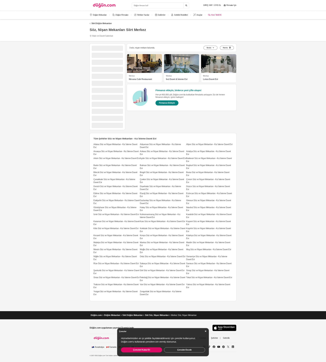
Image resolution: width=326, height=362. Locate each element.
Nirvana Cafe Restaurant (140, 79)
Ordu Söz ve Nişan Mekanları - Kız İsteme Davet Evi (162, 256)
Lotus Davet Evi (210, 79)
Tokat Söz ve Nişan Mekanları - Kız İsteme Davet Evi (209, 277)
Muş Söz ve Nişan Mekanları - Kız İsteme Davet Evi (208, 249)
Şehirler (214, 338)
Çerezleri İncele (184, 350)
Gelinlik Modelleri (181, 15)
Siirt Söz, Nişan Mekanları (157, 315)
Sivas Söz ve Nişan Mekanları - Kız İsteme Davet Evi (116, 277)
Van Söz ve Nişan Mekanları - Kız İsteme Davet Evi (162, 284)
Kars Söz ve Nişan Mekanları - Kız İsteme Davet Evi (162, 221)
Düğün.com (96, 315)
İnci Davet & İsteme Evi (176, 79)
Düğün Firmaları (122, 15)
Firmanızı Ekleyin (167, 103)
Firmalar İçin (231, 5)
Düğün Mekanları (100, 15)
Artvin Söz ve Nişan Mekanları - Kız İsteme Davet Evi (116, 158)
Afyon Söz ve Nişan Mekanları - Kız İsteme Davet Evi (209, 144)
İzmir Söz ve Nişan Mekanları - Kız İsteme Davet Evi (116, 214)
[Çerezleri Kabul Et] (205, 331)
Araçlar (199, 15)
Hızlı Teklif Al (216, 15)
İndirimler (161, 15)
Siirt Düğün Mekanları (101, 23)
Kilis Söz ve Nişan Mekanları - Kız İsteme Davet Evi (116, 228)
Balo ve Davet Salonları (102, 36)
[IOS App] (224, 328)
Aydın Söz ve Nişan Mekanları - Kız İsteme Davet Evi (163, 158)
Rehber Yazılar (143, 15)
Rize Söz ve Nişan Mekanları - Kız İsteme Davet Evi (116, 263)
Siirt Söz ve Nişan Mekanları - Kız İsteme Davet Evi (162, 270)
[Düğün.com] (104, 5)
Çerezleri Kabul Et (141, 350)
